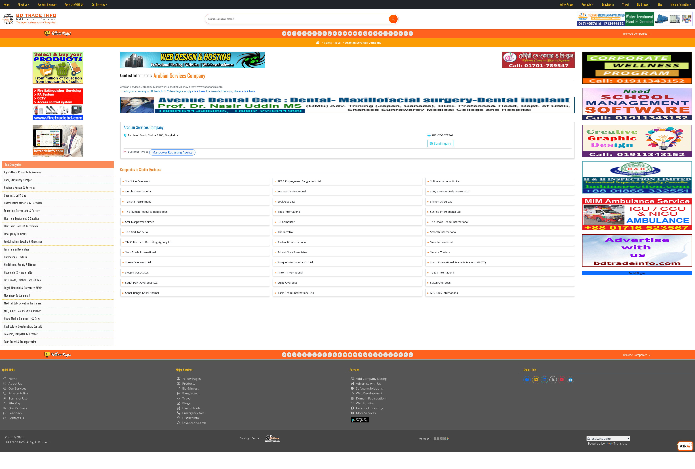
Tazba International (440, 272)
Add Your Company (47, 4)
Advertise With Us (74, 4)
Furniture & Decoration (17, 249)
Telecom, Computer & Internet (21, 334)
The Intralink (284, 232)
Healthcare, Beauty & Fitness (20, 264)
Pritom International (289, 272)
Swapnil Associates (135, 272)
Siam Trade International (139, 252)
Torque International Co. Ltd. (294, 262)
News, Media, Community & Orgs (22, 318)
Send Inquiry (442, 144)
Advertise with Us (368, 383)
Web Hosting (364, 403)
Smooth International (441, 232)
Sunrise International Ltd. (444, 211)
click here (198, 91)
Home (7, 4)
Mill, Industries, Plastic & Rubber (22, 311)
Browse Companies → (637, 33)
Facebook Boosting (369, 408)
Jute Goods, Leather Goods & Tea (22, 280)
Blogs (186, 403)
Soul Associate (285, 201)
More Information (680, 4)
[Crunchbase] (570, 379)
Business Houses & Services (19, 187)
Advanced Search (194, 423)
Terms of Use (18, 398)
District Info (190, 418)
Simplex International (136, 191)
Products (586, 4)
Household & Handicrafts (18, 272)
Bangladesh (608, 4)
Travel (625, 4)
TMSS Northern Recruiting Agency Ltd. (147, 242)
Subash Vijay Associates (291, 252)
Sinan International (440, 242)
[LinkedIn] (544, 379)
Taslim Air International (290, 242)
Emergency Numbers (15, 234)
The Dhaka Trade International (447, 222)
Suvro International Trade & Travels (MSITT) (456, 262)
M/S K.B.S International (442, 293)
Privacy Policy (18, 393)
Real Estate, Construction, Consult (23, 326)
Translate (620, 443)
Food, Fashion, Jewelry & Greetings (23, 241)
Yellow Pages (566, 4)
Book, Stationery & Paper (18, 180)
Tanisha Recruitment (136, 201)
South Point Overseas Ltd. (140, 282)
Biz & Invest (643, 4)
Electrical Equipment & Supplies (21, 218)
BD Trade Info (15, 442)
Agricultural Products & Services (22, 172)
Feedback (15, 413)
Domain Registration (370, 398)
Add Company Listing (371, 379)
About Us (22, 4)
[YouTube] (561, 379)
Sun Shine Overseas (136, 181)
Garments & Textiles (15, 257)
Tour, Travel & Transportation (20, 342)
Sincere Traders (438, 252)
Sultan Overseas (439, 282)
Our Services (98, 4)
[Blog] (535, 379)
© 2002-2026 (14, 437)
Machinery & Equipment (17, 295)
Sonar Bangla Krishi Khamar (140, 293)
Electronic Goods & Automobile (21, 226)
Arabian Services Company (143, 127)
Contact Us (16, 418)
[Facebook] (527, 379)
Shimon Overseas (439, 201)
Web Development (368, 393)
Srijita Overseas (286, 282)
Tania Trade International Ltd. (295, 293)
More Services (365, 413)
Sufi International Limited (444, 181)
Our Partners (17, 408)
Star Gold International (290, 191)
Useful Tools (191, 408)
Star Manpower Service (138, 222)
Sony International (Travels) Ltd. (448, 191)
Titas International (287, 211)
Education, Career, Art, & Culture (22, 211)
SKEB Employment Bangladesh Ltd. (298, 181)
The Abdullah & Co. (135, 232)
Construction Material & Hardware (23, 203)
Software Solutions (369, 388)
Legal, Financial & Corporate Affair (23, 288)
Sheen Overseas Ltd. (136, 262)
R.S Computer (285, 222)
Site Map (14, 403)
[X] (553, 379)
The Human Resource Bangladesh (145, 211)
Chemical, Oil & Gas (15, 195)
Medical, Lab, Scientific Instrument (23, 303)
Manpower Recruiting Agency (172, 152)
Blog (660, 4)
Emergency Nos (193, 413)
